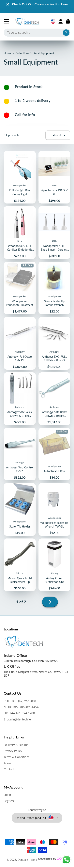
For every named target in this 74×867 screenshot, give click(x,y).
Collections (22, 53)
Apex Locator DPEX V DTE (54, 177)
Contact (9, 769)
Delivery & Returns (16, 744)
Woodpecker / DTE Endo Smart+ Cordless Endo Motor (54, 232)
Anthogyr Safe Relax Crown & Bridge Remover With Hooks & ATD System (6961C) (54, 398)
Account (60, 21)
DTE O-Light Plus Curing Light (20, 177)
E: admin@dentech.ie (17, 719)
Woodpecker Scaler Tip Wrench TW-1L (54, 509)
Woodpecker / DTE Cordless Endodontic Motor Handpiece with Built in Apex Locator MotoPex (20, 232)
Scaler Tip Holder (20, 509)
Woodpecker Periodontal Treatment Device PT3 (20, 288)
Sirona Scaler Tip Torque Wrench (54, 288)
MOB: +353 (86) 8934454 (21, 707)
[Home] (27, 21)
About (8, 763)
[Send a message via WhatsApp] (66, 859)
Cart (68, 21)
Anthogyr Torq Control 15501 (20, 454)
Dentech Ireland (27, 859)
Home (7, 53)
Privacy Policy (13, 751)
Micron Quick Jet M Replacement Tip (20, 564)
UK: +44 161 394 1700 (19, 713)
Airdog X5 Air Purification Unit (54, 564)
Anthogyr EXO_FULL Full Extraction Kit (54, 343)
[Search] (66, 32)
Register (9, 801)
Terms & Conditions (16, 757)
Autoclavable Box (54, 454)
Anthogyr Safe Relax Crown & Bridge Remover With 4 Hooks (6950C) (20, 398)
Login (7, 794)
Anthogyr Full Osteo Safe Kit (20, 343)
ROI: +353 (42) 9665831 (20, 701)
